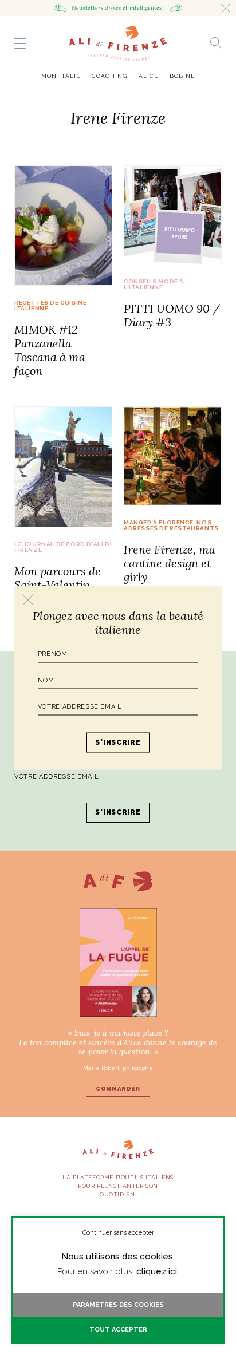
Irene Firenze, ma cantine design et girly (169, 563)
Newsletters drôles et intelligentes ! (118, 7)
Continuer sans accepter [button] (118, 1233)
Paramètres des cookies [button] (118, 1305)
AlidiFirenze (118, 43)
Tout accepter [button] (118, 1329)
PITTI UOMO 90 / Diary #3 (172, 315)
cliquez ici (156, 1271)
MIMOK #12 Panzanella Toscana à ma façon (49, 350)
